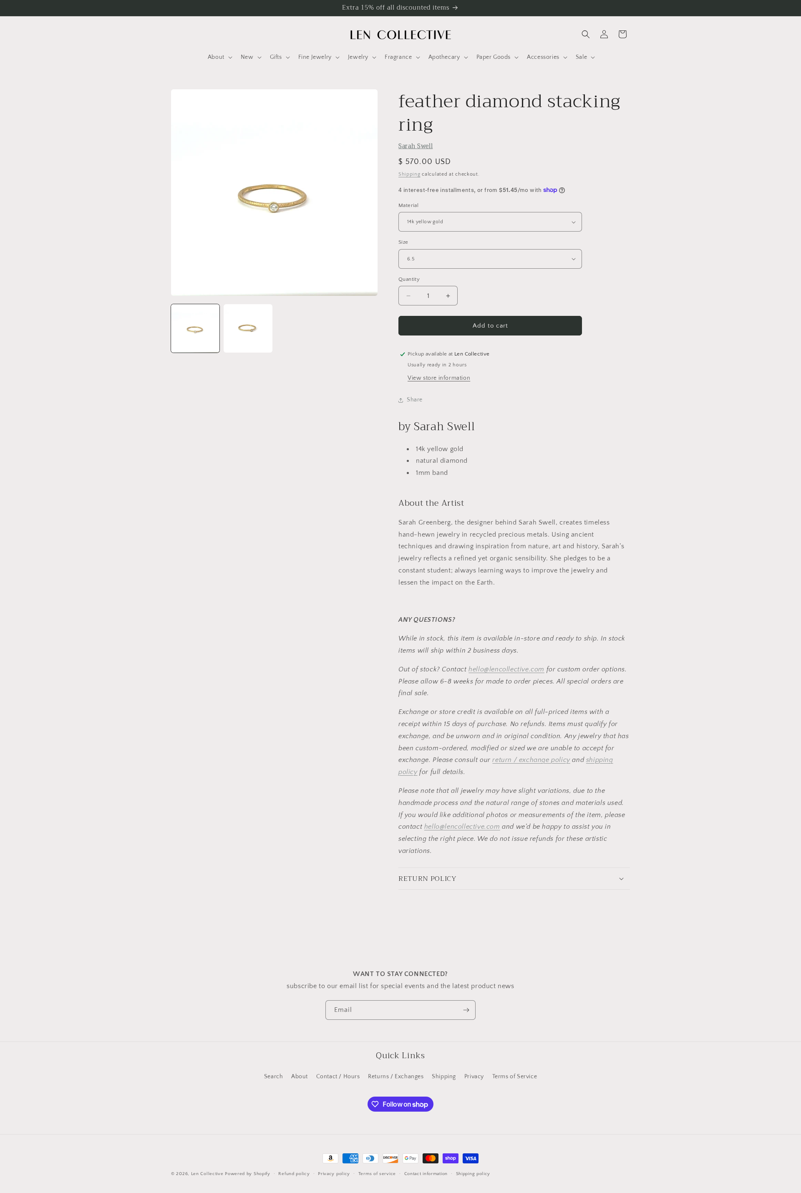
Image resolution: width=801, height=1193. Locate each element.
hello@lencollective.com (506, 669)
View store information (439, 378)
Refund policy (294, 1173)
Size (403, 242)
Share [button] (415, 399)
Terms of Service (514, 1076)
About (299, 1076)
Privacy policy (334, 1173)
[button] (219, 57)
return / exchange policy (531, 760)
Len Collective (207, 1173)
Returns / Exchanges (395, 1076)
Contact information (426, 1173)
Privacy (474, 1076)
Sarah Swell (415, 146)
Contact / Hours (338, 1076)
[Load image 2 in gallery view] (248, 328)
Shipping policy (473, 1173)
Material (408, 205)
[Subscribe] (466, 1010)
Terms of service (377, 1173)
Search (273, 1076)
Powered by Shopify (247, 1173)
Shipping (409, 174)
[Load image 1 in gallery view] (195, 328)
